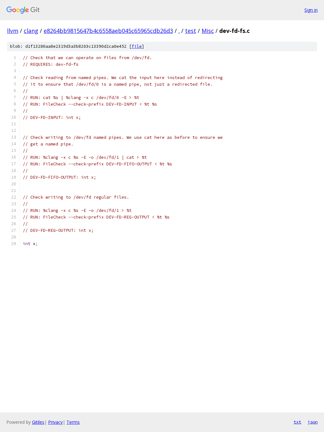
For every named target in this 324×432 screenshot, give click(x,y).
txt (297, 422)
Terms (73, 422)
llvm (12, 30)
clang (31, 30)
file (137, 46)
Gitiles (38, 422)
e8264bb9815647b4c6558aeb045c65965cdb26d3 (108, 30)
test (190, 30)
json (313, 422)
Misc (208, 30)
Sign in (311, 10)
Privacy (55, 422)
